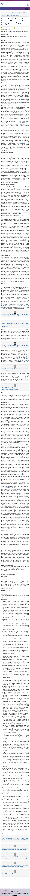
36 (2, 307)
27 (21, 474)
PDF (24, 12)
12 (8, 136)
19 (20, 213)
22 (20, 411)
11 (6, 133)
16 (27, 146)
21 (4, 250)
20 (22, 213)
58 (24, 305)
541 (27, 358)
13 (9, 136)
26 (5, 305)
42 (23, 305)
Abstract (4, 12)
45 (3, 307)
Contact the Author (15, 15)
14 (22, 143)
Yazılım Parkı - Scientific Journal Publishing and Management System (15, 893)
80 (20, 360)
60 (18, 360)
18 (21, 207)
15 (24, 143)
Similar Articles (5, 15)
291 (19, 358)
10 (8, 127)
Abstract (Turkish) (12, 12)
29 (23, 474)
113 (17, 358)
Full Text (19, 12)
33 (17, 499)
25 (5, 353)
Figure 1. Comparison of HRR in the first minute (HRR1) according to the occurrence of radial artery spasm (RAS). (15, 325)
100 (27, 360)
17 (18, 182)
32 (19, 494)
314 (25, 358)
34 (8, 514)
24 (16, 429)
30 (26, 304)
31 (17, 494)
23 (24, 421)
